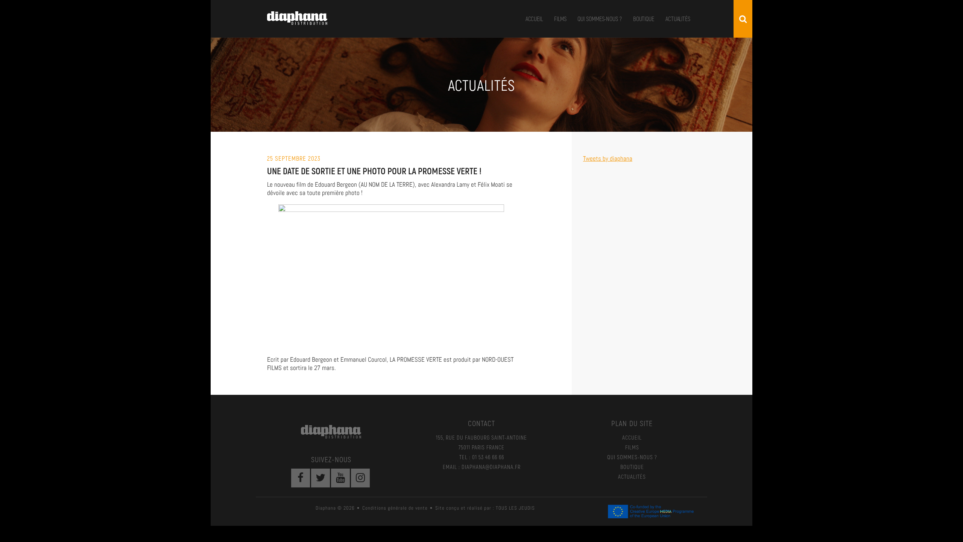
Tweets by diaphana (607, 158)
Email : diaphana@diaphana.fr (482, 466)
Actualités (677, 18)
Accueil (534, 18)
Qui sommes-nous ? (599, 18)
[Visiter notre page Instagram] (360, 478)
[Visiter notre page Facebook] (300, 478)
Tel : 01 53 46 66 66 (481, 457)
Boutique (643, 18)
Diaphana (297, 18)
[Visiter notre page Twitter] (320, 478)
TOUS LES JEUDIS (515, 508)
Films (560, 18)
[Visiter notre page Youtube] (340, 478)
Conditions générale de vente (395, 508)
